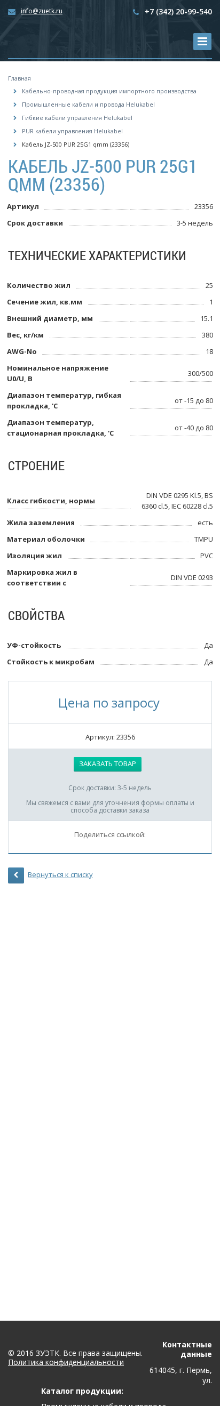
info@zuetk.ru (41, 10)
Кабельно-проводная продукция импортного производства (109, 91)
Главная (19, 78)
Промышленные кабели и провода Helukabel (88, 104)
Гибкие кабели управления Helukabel (77, 118)
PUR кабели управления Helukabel (72, 131)
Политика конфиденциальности (66, 1362)
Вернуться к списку (60, 874)
